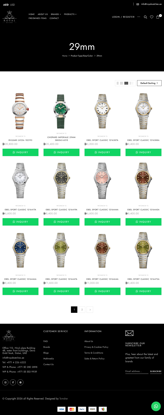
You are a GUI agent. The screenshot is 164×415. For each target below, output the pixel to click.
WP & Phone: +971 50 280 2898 (19, 367)
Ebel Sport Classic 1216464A (102, 279)
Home (64, 55)
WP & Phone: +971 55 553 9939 (19, 371)
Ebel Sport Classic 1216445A (143, 209)
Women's (20, 136)
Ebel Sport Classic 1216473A (144, 279)
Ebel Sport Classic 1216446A (20, 279)
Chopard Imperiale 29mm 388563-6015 (61, 139)
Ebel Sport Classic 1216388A (143, 140)
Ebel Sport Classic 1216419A (61, 209)
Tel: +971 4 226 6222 (14, 362)
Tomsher (63, 398)
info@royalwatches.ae (151, 4)
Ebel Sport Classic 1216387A (102, 140)
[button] (159, 17)
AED (6, 5)
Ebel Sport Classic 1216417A (20, 209)
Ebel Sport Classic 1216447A (61, 279)
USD (12, 5)
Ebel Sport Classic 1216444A (102, 209)
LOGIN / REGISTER (123, 16)
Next (90, 309)
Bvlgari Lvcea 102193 (20, 140)
